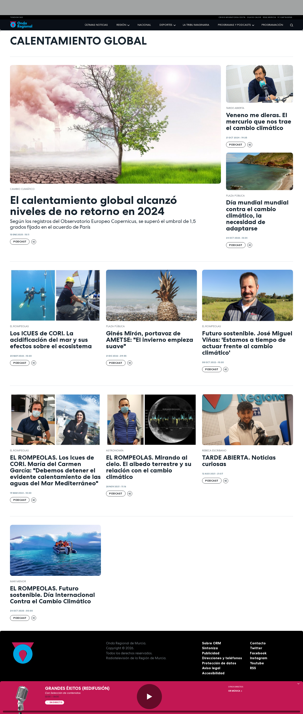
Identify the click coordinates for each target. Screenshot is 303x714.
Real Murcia (269, 17)
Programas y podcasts (234, 25)
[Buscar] (290, 25)
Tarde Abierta (235, 108)
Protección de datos (219, 663)
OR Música (234, 691)
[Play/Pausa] (149, 696)
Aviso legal (211, 668)
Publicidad (210, 653)
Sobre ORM (211, 643)
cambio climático (22, 189)
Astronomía (115, 450)
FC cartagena (284, 17)
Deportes (165, 25)
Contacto (258, 643)
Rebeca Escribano (214, 450)
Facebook (258, 653)
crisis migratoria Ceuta (231, 17)
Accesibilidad (213, 673)
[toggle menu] (129, 24)
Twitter (256, 648)
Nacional (144, 25)
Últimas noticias (96, 25)
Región (121, 25)
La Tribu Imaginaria (196, 25)
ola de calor (254, 17)
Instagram (258, 658)
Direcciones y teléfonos (222, 658)
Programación (272, 25)
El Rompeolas (19, 326)
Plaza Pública (235, 195)
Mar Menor (18, 581)
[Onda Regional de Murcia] (21, 25)
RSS (253, 668)
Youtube (257, 663)
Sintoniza (210, 648)
